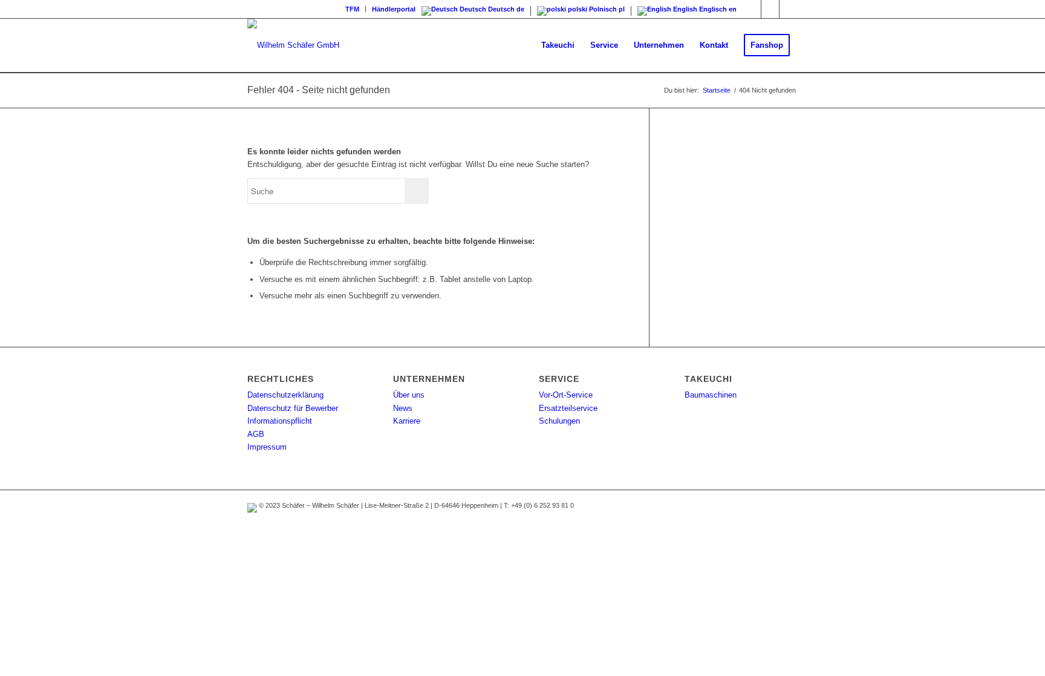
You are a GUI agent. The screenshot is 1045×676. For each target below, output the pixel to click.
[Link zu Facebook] (770, 9)
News (402, 408)
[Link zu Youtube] (752, 9)
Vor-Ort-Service (566, 394)
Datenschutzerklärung (285, 394)
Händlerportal (393, 9)
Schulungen (559, 420)
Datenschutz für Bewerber (292, 408)
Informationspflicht (279, 420)
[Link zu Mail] (789, 9)
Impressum (267, 446)
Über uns (409, 394)
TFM (352, 9)
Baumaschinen (711, 394)
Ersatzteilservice (568, 408)
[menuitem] (352, 9)
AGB (255, 434)
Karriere (406, 420)
